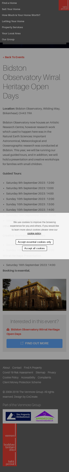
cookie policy (34, 233)
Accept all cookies (34, 248)
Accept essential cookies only (34, 242)
